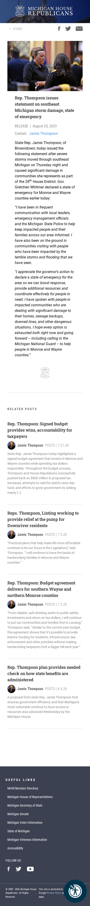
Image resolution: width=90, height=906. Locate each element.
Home (17, 29)
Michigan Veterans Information (27, 840)
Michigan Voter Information (24, 822)
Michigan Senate (18, 814)
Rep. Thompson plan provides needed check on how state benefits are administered (44, 673)
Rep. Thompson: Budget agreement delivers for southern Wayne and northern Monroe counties (41, 589)
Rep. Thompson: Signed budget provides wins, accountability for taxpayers (39, 430)
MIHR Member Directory (22, 788)
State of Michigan (18, 831)
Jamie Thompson (43, 133)
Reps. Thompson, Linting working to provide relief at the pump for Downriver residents (43, 519)
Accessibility (15, 848)
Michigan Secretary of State (24, 805)
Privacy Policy (54, 892)
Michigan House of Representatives (30, 797)
